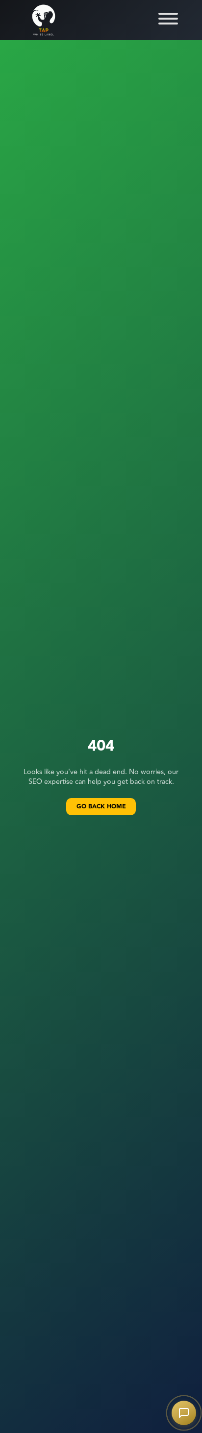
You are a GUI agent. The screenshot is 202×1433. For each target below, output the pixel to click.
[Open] (168, 18)
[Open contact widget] (184, 1413)
